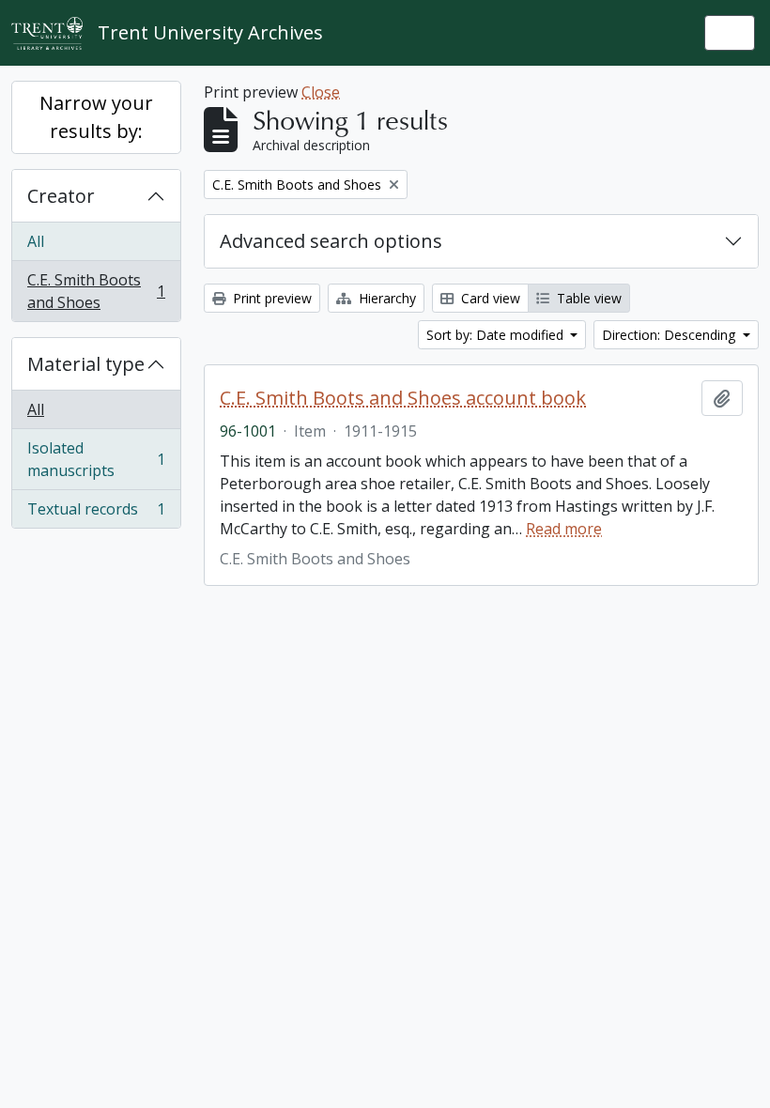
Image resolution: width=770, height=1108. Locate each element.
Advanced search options (331, 241)
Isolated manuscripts (95, 459)
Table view (587, 298)
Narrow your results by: (96, 117)
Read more (564, 528)
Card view (488, 298)
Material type (86, 364)
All (35, 241)
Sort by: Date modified (496, 335)
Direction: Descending (670, 335)
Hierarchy (385, 298)
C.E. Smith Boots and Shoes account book (403, 398)
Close (320, 92)
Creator (61, 195)
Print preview (270, 298)
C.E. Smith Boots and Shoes (95, 291)
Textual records (95, 513)
